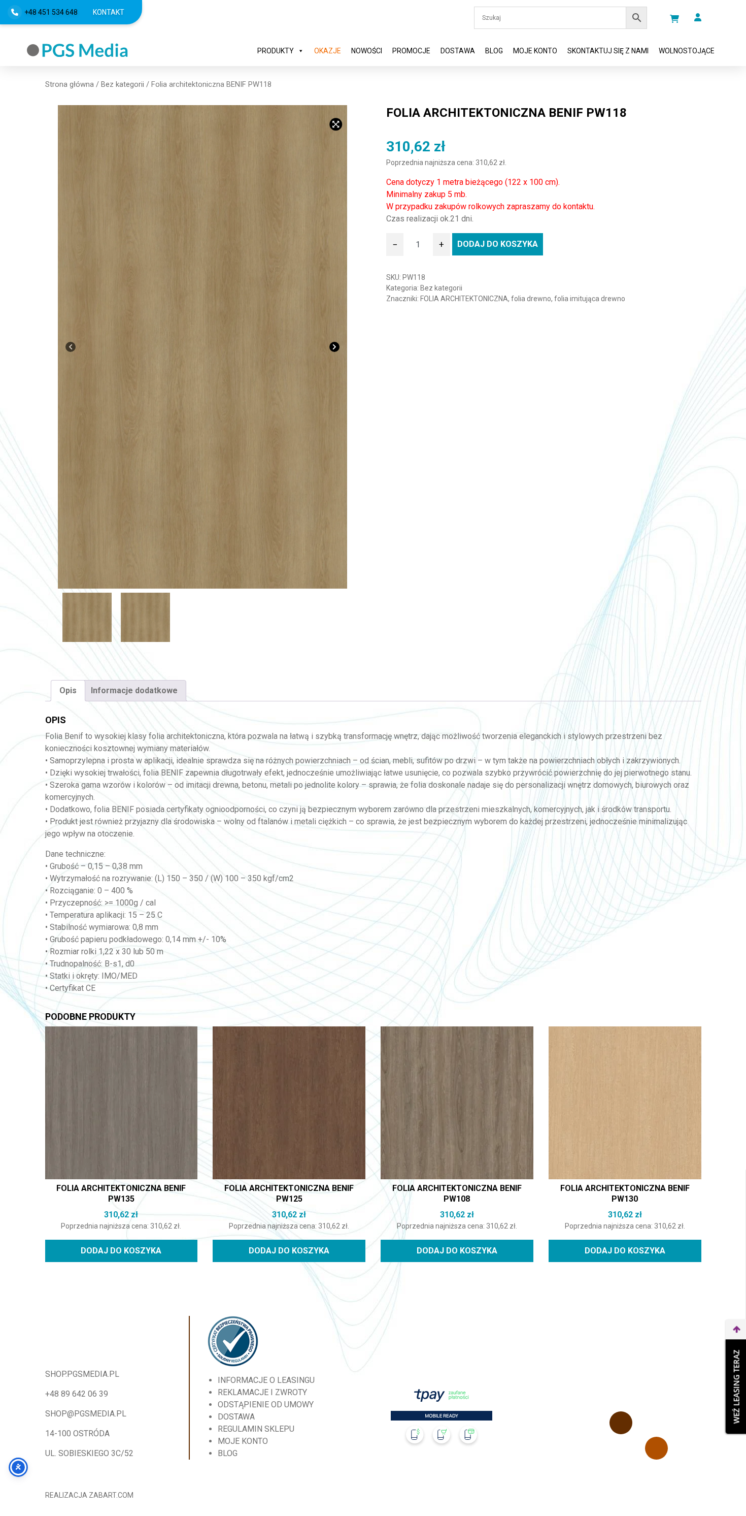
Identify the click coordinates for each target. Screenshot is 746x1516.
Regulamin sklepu (256, 1429)
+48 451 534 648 (51, 12)
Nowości (366, 51)
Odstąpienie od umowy (266, 1404)
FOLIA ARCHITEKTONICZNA (464, 299)
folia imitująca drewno (589, 299)
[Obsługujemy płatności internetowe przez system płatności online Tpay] (441, 1420)
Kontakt (108, 12)
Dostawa (457, 51)
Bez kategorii (122, 84)
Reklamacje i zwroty (262, 1392)
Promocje (411, 51)
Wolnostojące (687, 51)
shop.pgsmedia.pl (82, 1374)
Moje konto (535, 51)
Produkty (275, 51)
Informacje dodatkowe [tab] (134, 690)
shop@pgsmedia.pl (85, 1413)
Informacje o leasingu (266, 1380)
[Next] (334, 347)
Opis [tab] (68, 690)
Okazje (327, 51)
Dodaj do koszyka (497, 244)
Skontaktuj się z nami (608, 51)
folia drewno (531, 299)
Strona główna (69, 84)
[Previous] (70, 347)
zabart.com (111, 1495)
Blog (494, 51)
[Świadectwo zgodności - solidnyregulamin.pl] (233, 1341)
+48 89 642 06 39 (76, 1394)
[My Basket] (674, 19)
